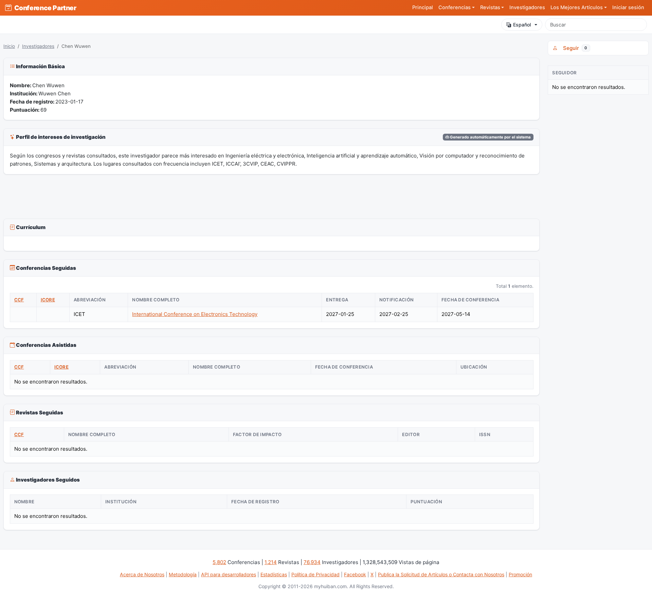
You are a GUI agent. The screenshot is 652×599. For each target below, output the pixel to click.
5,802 (219, 562)
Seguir (573, 48)
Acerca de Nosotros (142, 574)
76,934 (312, 562)
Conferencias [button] (454, 7)
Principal (422, 7)
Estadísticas (273, 574)
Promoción (520, 574)
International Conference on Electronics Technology (194, 314)
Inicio (9, 46)
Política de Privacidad (315, 574)
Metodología (183, 574)
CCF (19, 299)
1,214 (271, 562)
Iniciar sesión (628, 7)
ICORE (48, 299)
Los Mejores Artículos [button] (576, 7)
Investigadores (527, 7)
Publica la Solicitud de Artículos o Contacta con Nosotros (441, 574)
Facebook (355, 574)
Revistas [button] (490, 7)
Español (522, 24)
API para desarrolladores (228, 574)
